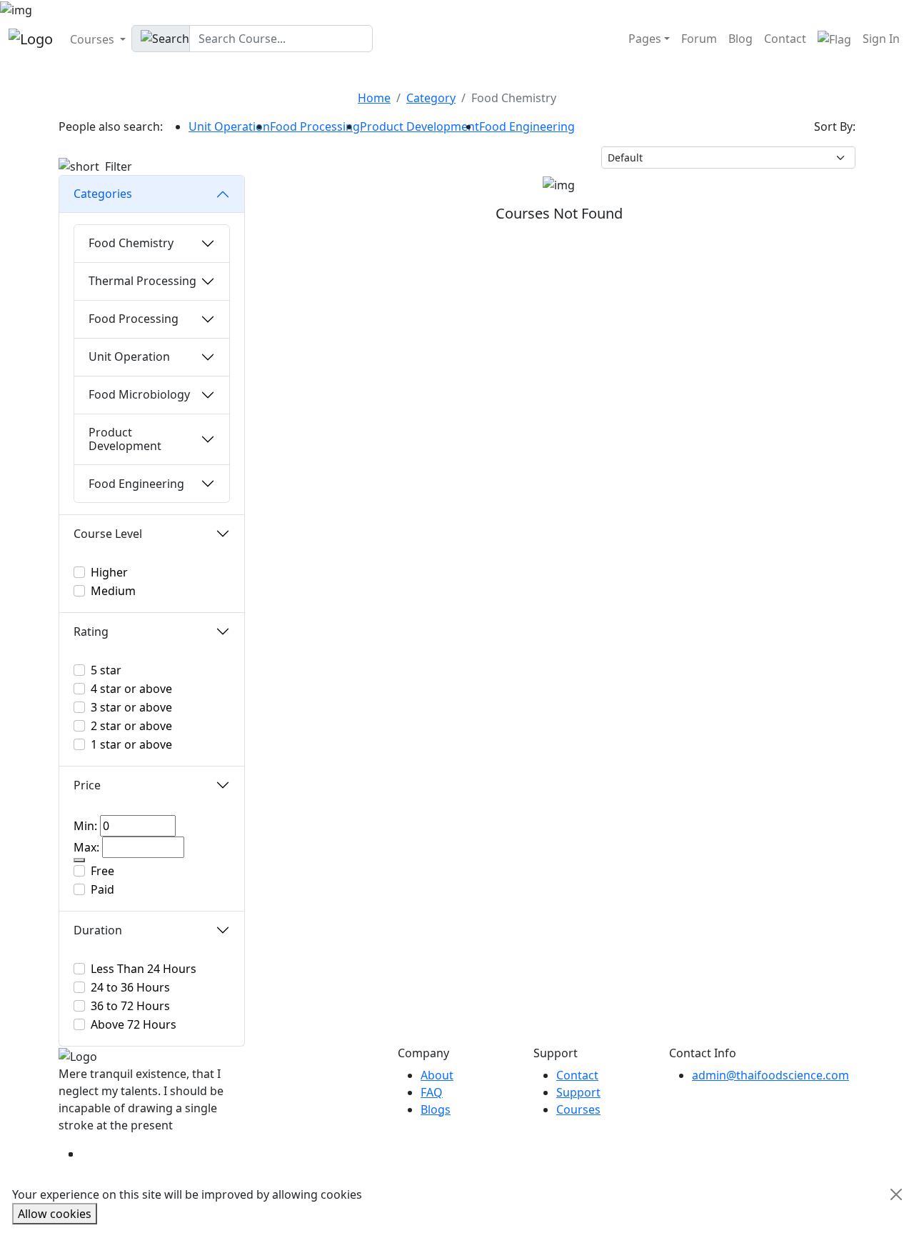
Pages (644, 38)
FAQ (432, 1092)
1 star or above (131, 744)
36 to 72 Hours (130, 1006)
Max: (86, 847)
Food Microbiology (139, 394)
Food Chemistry (131, 243)
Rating (91, 631)
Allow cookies (54, 1214)
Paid (102, 889)
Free (102, 871)
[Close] (896, 1194)
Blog (740, 38)
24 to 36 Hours (130, 987)
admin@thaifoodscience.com (770, 1075)
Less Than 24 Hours (143, 969)
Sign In (881, 38)
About (437, 1075)
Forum (699, 38)
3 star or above (131, 707)
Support (578, 1092)
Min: (85, 826)
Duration (98, 930)
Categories (103, 193)
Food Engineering (527, 126)
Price (87, 785)
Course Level (108, 533)
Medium (113, 591)
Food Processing (315, 126)
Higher (109, 572)
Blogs (436, 1109)
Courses (93, 39)
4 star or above (131, 689)
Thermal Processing (142, 281)
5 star (106, 670)
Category (431, 98)
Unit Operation (229, 126)
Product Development (419, 126)
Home (374, 98)
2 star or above (131, 726)
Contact (785, 38)
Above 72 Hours (133, 1024)
